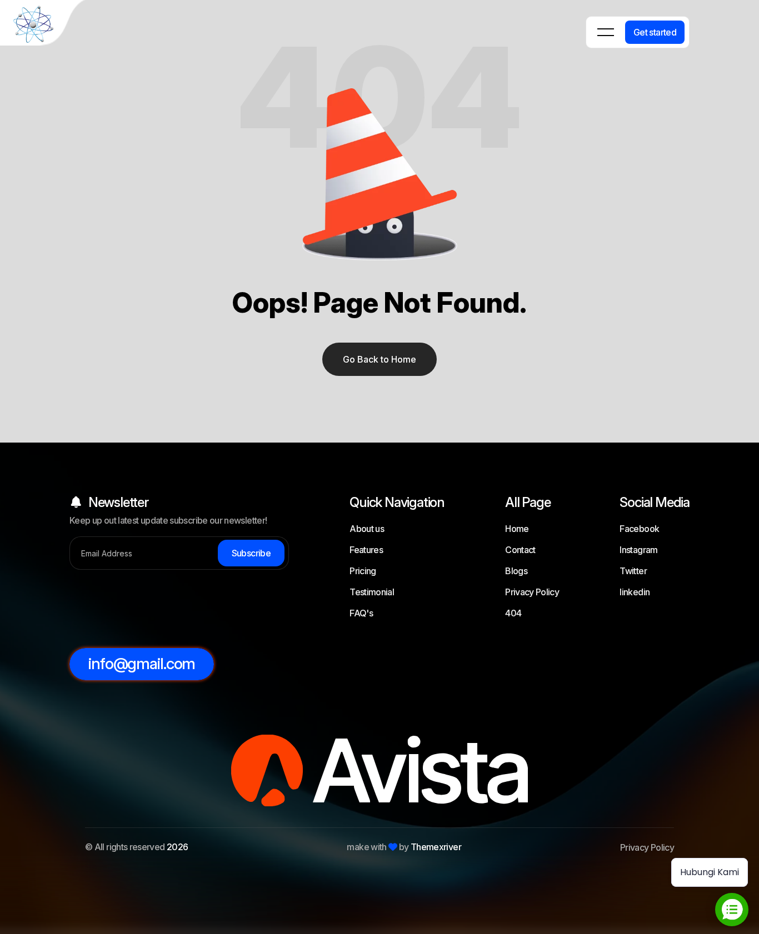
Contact (520, 549)
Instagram (638, 549)
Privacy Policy (532, 591)
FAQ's (361, 613)
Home (516, 528)
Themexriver (436, 846)
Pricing (362, 570)
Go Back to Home (379, 359)
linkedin (635, 591)
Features (366, 549)
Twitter (633, 570)
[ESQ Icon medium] (44, 24)
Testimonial (371, 591)
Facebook (639, 528)
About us (366, 528)
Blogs (516, 570)
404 (513, 613)
